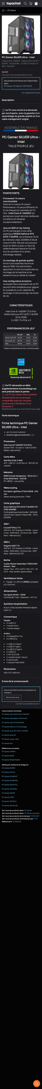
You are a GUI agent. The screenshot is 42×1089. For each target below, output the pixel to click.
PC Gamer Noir (7, 743)
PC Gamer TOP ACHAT (22, 86)
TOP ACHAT (35, 816)
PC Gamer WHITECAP (10, 805)
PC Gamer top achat (32, 813)
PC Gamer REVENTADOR (11, 760)
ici (10, 610)
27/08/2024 (17, 821)
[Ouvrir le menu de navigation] (3, 3)
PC (37, 819)
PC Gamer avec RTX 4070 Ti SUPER (15, 731)
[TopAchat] (14, 3)
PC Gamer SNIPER (8, 768)
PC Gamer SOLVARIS (9, 789)
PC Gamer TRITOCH (9, 801)
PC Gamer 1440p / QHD (10, 739)
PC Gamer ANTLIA (8, 772)
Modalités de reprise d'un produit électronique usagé (21, 409)
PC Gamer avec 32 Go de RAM (13, 722)
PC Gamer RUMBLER (9, 776)
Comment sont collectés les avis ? (28, 704)
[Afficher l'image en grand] (21, 34)
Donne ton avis (12, 697)
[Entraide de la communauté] (36, 1083)
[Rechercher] (25, 3)
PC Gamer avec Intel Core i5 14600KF (15, 714)
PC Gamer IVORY (8, 797)
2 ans (32, 435)
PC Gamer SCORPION (10, 780)
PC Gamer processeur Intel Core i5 (14, 718)
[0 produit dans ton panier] (31, 3)
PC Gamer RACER (8, 793)
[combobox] (37, 3)
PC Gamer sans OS (9, 735)
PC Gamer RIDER (8, 756)
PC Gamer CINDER (8, 751)
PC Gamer (11, 10)
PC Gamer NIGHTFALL (10, 785)
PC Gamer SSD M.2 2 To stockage (14, 727)
